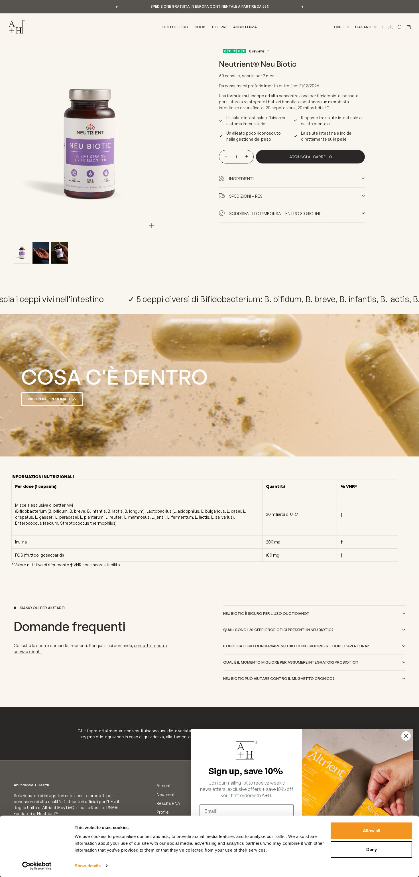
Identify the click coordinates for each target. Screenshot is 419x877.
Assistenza (245, 27)
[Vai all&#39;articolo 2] (40, 253)
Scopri (219, 27)
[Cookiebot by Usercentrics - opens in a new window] (37, 866)
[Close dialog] (406, 736)
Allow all (371, 830)
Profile (162, 812)
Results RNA (168, 803)
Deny (371, 849)
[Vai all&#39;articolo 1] (22, 252)
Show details (88, 865)
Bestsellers (175, 27)
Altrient (163, 785)
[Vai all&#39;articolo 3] (59, 253)
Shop (200, 27)
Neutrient (165, 794)
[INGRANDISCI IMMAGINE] (151, 225)
